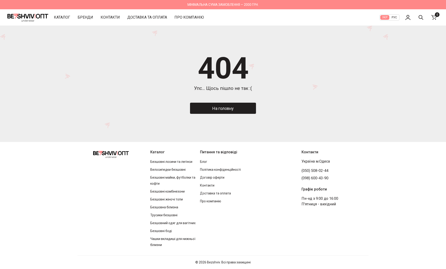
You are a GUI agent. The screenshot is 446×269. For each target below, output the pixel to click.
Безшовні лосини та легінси (171, 162)
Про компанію (189, 17)
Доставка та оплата (147, 17)
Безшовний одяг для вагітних (173, 223)
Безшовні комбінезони (167, 191)
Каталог (62, 17)
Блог (203, 162)
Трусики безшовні (163, 215)
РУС (394, 17)
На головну (223, 108)
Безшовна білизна (164, 207)
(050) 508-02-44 (315, 170)
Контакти (110, 17)
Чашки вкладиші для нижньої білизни (172, 242)
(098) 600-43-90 (315, 178)
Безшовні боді (161, 231)
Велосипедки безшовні (168, 169)
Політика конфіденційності (220, 169)
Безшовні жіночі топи (166, 199)
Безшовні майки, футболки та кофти (172, 180)
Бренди (85, 17)
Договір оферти (212, 177)
